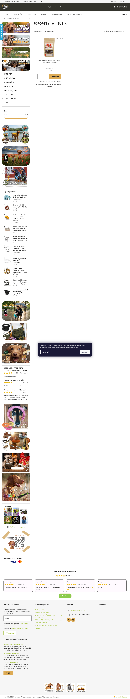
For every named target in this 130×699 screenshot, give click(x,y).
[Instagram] (73, 620)
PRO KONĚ (10, 95)
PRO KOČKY (9, 78)
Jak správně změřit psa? (29, 1)
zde (77, 348)
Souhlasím (84, 352)
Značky (7, 102)
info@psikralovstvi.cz (78, 611)
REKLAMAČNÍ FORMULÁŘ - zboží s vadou (49, 620)
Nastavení (45, 352)
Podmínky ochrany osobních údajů (46, 625)
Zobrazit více (65, 596)
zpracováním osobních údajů (19, 628)
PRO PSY (8, 74)
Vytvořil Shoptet (121, 697)
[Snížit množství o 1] (39, 76)
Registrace (122, 1)
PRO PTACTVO (11, 98)
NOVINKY (8, 86)
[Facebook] (69, 620)
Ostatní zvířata (10, 91)
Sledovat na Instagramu (17, 527)
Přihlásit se (10, 633)
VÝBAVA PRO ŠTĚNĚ (10, 663)
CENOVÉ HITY (10, 82)
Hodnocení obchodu (65, 571)
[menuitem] (7, 14)
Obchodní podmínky (41, 623)
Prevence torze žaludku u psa (13, 644)
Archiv (8, 673)
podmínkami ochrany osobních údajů (15, 624)
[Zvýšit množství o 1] (47, 76)
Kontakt (37, 628)
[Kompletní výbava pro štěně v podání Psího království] (48, 688)
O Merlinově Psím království (11, 1)
